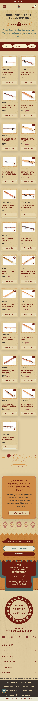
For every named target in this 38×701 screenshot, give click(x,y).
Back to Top (20, 466)
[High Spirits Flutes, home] (19, 6)
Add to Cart (9, 347)
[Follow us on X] (27, 637)
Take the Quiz (19, 513)
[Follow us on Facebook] (19, 637)
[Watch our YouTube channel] (3, 637)
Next (23, 460)
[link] (9, 335)
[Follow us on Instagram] (11, 637)
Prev (3, 455)
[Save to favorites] (14, 329)
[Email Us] (34, 637)
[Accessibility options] (4, 691)
